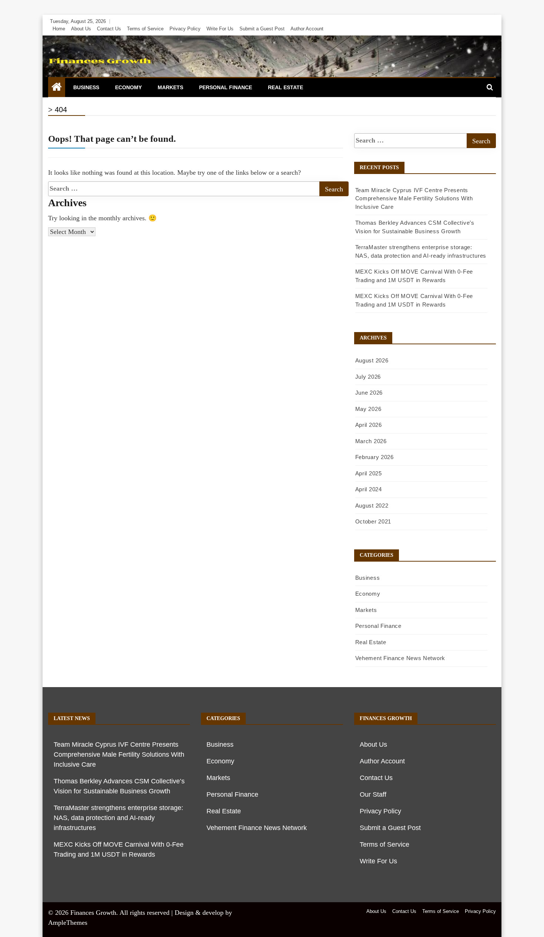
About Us (81, 28)
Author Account (307, 28)
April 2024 (368, 489)
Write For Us (220, 28)
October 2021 (373, 521)
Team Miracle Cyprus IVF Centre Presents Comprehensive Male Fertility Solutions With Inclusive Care (414, 198)
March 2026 (371, 441)
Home (59, 28)
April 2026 (368, 425)
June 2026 (369, 392)
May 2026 (368, 409)
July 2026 (368, 377)
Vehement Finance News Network (400, 658)
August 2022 (372, 505)
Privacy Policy (185, 28)
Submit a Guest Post (262, 28)
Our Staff (373, 794)
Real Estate (285, 87)
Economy (128, 87)
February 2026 (374, 457)
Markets (170, 87)
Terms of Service (145, 28)
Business (86, 87)
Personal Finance (225, 87)
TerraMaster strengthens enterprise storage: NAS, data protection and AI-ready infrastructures (118, 817)
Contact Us (109, 28)
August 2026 (372, 360)
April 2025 (368, 473)
